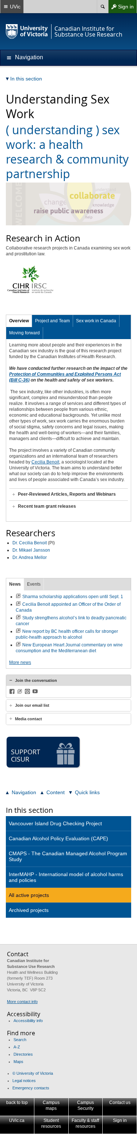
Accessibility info (28, 1020)
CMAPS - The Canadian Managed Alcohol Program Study (68, 856)
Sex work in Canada (96, 320)
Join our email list (32, 705)
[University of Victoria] (27, 31)
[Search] (102, 6)
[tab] (68, 494)
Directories (23, 1054)
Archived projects (29, 910)
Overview (19, 320)
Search (20, 1039)
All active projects (29, 895)
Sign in (121, 8)
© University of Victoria (32, 1073)
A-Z (17, 1047)
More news (20, 662)
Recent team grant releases (47, 506)
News (15, 584)
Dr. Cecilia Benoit (29, 542)
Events (34, 584)
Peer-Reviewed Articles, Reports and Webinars (67, 494)
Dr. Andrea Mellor (29, 557)
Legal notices (24, 1080)
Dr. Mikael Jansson (31, 550)
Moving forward (24, 332)
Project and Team (52, 320)
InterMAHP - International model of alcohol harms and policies (66, 877)
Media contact (28, 719)
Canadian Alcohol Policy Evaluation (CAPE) (58, 838)
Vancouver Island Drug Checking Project (55, 823)
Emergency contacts (30, 1088)
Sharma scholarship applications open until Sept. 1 (72, 596)
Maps (18, 1061)
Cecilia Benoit (45, 462)
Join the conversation (36, 680)
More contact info (22, 1001)
